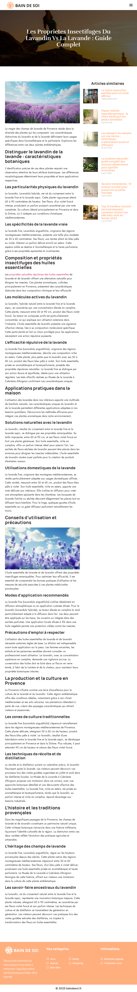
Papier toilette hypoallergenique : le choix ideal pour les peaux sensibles (114, 115)
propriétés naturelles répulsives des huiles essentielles (39, 274)
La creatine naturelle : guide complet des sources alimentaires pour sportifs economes (115, 164)
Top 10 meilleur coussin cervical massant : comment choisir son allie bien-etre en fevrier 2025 (116, 212)
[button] (131, 5)
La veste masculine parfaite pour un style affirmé (115, 93)
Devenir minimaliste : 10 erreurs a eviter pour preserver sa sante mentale (116, 188)
